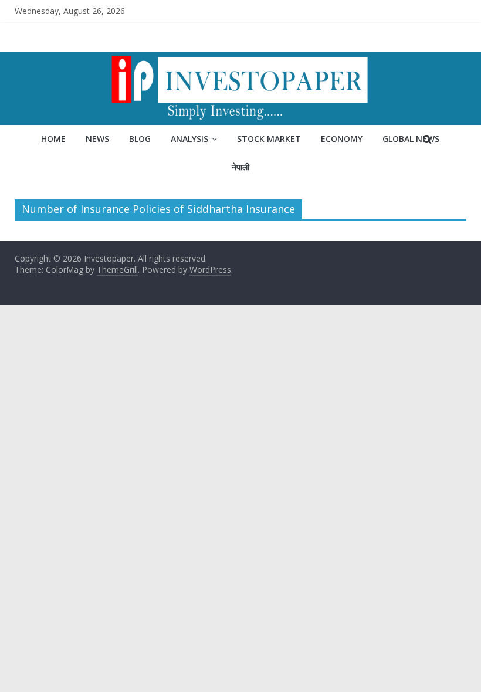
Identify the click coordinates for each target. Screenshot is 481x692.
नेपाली (240, 166)
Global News (410, 138)
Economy (342, 138)
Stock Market (269, 138)
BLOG (140, 138)
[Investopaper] (240, 58)
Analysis (189, 138)
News (97, 138)
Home (53, 138)
